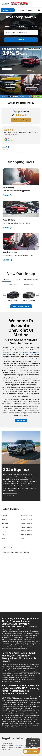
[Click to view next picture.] (39, 60)
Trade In (29, 641)
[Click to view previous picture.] (3, 60)
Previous (4, 295)
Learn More (21, 420)
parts (33, 668)
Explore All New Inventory (21, 306)
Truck (6, 643)
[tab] (7, 26)
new (8, 697)
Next (38, 295)
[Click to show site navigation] (39, 10)
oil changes (25, 672)
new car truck (28, 352)
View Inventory (10, 495)
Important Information (34, 48)
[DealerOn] (7, 743)
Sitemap (21, 745)
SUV (11, 643)
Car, (3, 643)
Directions (20, 10)
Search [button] (21, 39)
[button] (8, 10)
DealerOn (15, 745)
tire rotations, (34, 672)
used (13, 697)
